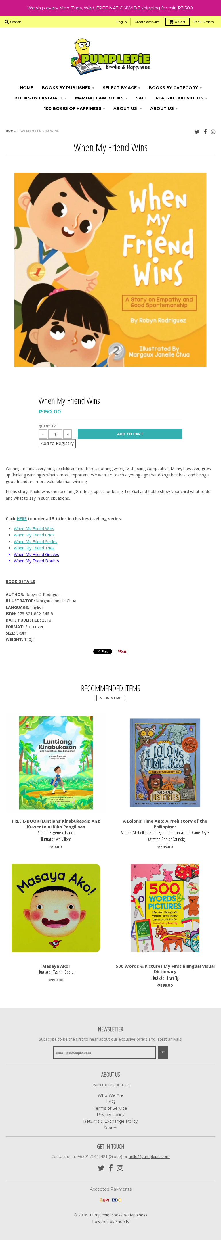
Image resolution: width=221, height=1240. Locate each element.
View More (110, 698)
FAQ (110, 1101)
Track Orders (203, 22)
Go (163, 1052)
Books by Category (173, 87)
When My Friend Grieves (36, 554)
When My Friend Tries (34, 548)
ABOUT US (125, 108)
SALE (141, 98)
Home (26, 87)
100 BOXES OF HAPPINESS (72, 108)
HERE (22, 518)
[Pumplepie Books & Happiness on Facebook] (205, 131)
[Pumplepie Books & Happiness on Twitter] (197, 131)
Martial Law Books (99, 98)
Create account (147, 22)
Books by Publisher (66, 87)
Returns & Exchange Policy (110, 1121)
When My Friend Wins (34, 528)
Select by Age (120, 87)
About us (162, 108)
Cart (180, 22)
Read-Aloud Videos (179, 98)
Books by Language (38, 98)
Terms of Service (110, 1108)
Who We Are (110, 1095)
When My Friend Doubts (36, 561)
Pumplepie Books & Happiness (118, 1215)
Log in (122, 22)
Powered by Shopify (110, 1221)
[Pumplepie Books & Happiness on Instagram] (213, 131)
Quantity (47, 426)
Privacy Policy (111, 1114)
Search (110, 1127)
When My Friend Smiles (35, 541)
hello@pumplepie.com (149, 1156)
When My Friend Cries (34, 535)
